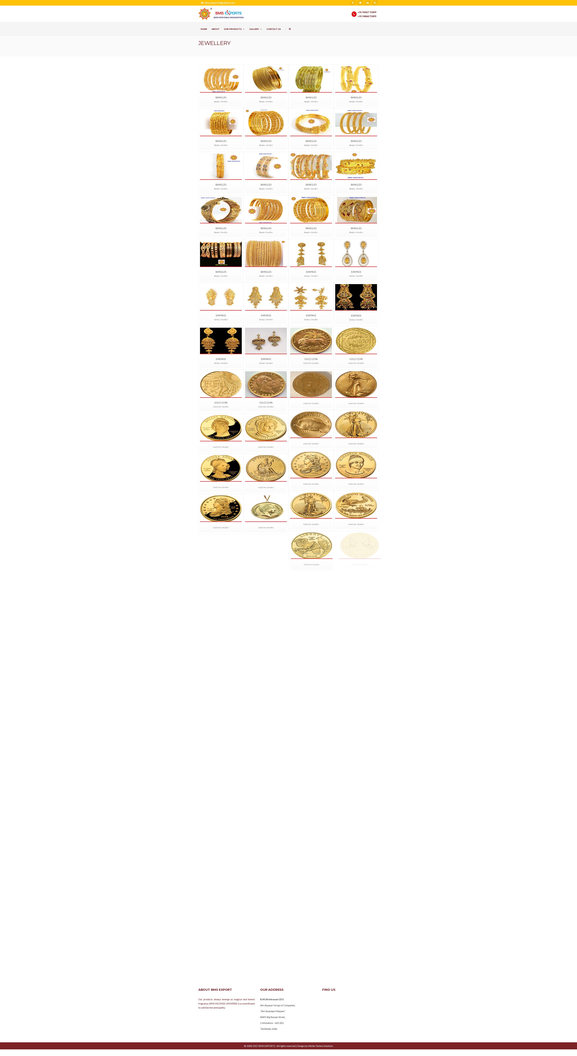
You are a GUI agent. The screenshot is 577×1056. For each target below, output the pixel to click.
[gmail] (375, 3)
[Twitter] (360, 3)
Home (204, 29)
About (215, 29)
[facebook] (353, 3)
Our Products (233, 29)
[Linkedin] (367, 3)
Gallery (254, 29)
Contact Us (274, 29)
